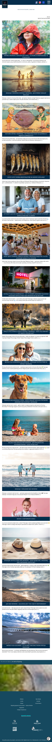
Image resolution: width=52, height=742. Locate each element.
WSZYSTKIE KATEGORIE (44, 18)
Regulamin (21, 707)
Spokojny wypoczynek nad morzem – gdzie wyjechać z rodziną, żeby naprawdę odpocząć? (26, 561)
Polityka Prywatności (21, 709)
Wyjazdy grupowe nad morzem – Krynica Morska (22, 705)
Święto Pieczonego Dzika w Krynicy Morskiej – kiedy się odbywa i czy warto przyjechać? (26, 332)
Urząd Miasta (38, 703)
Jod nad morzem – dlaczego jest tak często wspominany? (26, 604)
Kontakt (38, 701)
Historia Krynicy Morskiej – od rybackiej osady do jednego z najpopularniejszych (26, 134)
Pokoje (21, 703)
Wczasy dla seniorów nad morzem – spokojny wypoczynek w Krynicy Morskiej (26, 363)
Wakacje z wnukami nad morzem (26, 489)
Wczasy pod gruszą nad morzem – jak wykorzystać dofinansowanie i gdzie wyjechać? (26, 443)
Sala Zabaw (38, 699)
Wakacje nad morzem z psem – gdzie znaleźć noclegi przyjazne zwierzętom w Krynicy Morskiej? (26, 401)
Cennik (21, 701)
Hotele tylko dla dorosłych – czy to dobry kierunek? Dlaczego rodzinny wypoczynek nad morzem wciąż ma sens (26, 295)
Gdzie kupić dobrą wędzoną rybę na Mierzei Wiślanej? (26, 177)
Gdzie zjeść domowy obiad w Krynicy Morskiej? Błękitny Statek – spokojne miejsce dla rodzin (26, 257)
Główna (21, 699)
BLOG (48, 17)
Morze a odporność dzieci (26, 519)
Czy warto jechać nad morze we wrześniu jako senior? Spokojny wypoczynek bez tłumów (26, 215)
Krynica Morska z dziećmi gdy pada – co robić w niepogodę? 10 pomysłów (26, 56)
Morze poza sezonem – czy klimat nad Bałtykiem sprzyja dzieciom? (26, 646)
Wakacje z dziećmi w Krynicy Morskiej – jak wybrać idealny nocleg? (26, 94)
